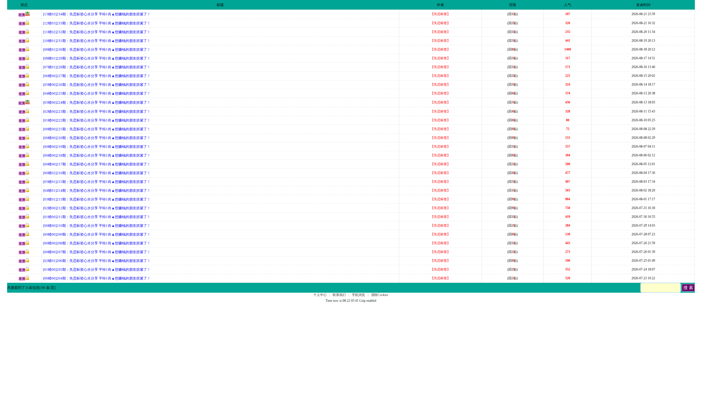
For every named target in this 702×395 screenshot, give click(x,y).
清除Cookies (379, 295)
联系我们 (339, 295)
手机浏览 (358, 295)
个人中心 (320, 295)
